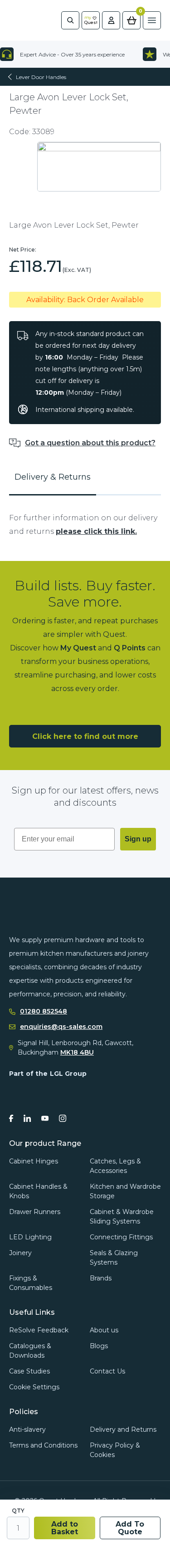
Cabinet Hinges (33, 1161)
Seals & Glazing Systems (114, 1257)
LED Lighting (30, 1237)
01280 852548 (43, 1011)
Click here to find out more (85, 736)
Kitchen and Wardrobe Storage (125, 1191)
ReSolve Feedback (38, 1330)
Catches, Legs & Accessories (115, 1166)
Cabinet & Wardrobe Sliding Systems (122, 1216)
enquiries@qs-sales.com (61, 1027)
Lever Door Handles (41, 77)
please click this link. (96, 531)
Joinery (20, 1253)
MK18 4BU (77, 1052)
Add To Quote (130, 1528)
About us (104, 1330)
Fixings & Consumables (30, 1283)
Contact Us (107, 1371)
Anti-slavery (27, 1429)
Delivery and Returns (123, 1429)
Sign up (138, 839)
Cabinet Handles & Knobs (38, 1191)
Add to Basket (64, 1528)
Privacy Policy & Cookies (115, 1450)
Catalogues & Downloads (30, 1350)
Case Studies (29, 1371)
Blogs (99, 1346)
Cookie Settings (34, 1387)
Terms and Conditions (43, 1445)
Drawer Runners (34, 1212)
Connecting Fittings (121, 1237)
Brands (101, 1278)
